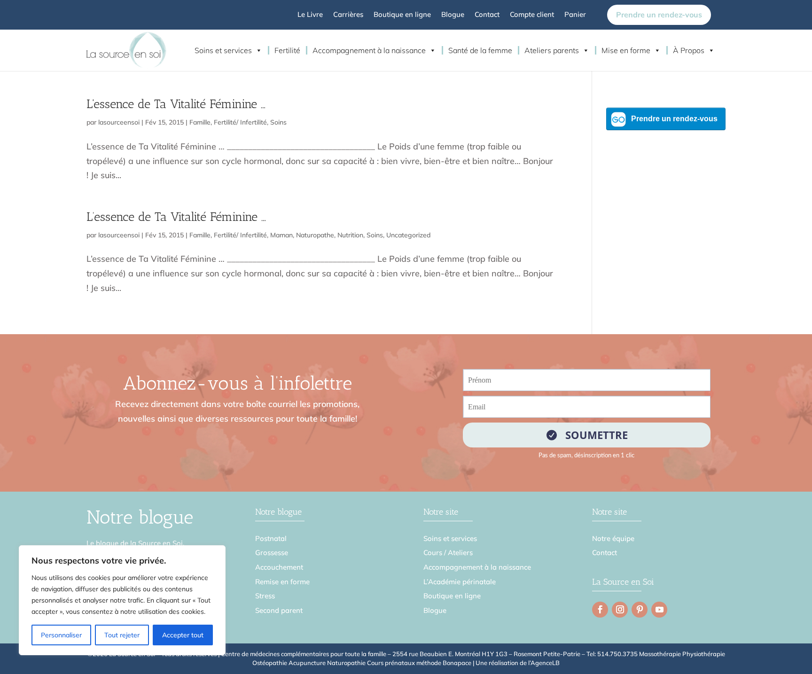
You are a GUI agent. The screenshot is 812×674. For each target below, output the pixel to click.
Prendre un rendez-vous (659, 14)
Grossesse (271, 552)
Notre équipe (613, 538)
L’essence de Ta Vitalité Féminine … (176, 217)
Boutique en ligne (402, 15)
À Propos (688, 50)
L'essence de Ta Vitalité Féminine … (175, 104)
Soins (278, 122)
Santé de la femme (480, 50)
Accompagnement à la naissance (369, 50)
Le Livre (310, 15)
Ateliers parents (551, 50)
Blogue (452, 15)
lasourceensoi (119, 122)
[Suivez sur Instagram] (620, 610)
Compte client (532, 15)
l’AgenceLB (544, 662)
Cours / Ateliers (448, 552)
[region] (122, 600)
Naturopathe (315, 235)
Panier (575, 15)
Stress (265, 595)
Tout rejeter (122, 635)
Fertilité (287, 50)
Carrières (348, 15)
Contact (487, 15)
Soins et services (223, 50)
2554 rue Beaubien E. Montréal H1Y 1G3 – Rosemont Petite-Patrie (486, 654)
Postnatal (271, 538)
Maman (281, 235)
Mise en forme (625, 50)
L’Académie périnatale (459, 581)
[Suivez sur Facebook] (600, 610)
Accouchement (279, 567)
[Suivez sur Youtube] (659, 610)
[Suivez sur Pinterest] (640, 610)
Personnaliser (61, 635)
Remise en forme (282, 581)
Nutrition (350, 235)
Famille (200, 122)
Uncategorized (408, 235)
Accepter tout (182, 635)
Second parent (279, 610)
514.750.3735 (617, 654)
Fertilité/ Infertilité (240, 122)
